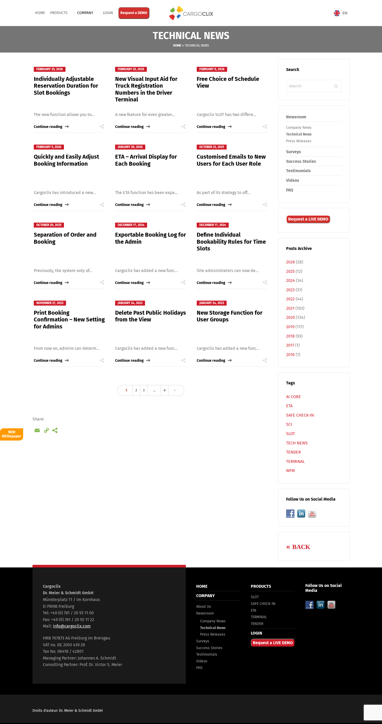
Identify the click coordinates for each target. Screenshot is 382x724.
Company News (299, 127)
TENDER (293, 452)
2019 (290, 326)
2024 (290, 280)
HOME (201, 586)
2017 (290, 345)
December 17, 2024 (131, 225)
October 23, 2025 (211, 147)
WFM (290, 470)
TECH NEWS (297, 443)
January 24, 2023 (130, 303)
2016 (290, 354)
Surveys (293, 151)
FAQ (289, 190)
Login (108, 13)
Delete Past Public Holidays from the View (150, 316)
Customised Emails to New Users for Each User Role (231, 160)
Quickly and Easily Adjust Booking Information (66, 160)
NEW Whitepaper (11, 434)
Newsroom (296, 116)
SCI (289, 424)
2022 (290, 298)
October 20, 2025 (48, 225)
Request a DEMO (133, 13)
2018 (290, 336)
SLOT (290, 433)
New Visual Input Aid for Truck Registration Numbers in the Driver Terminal (146, 89)
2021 (290, 308)
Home (40, 13)
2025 (290, 271)
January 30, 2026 (130, 147)
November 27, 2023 (49, 303)
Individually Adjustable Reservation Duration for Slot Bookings (66, 85)
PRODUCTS (59, 13)
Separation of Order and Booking (65, 238)
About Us (203, 606)
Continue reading (48, 127)
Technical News (299, 134)
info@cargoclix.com (72, 626)
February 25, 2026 (49, 69)
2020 (290, 317)
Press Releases (298, 141)
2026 (290, 262)
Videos (292, 180)
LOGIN (256, 633)
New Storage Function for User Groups (229, 316)
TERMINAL (295, 461)
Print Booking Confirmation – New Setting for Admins (69, 319)
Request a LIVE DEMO (308, 219)
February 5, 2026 (48, 147)
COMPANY (85, 13)
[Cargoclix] (191, 13)
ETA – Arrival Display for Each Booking (146, 160)
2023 (290, 289)
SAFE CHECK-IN (300, 415)
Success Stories (301, 161)
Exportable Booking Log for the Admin (150, 238)
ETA (289, 405)
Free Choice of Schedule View (228, 82)
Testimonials (298, 170)
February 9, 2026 (212, 69)
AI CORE (293, 396)
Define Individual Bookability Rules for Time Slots (231, 241)
